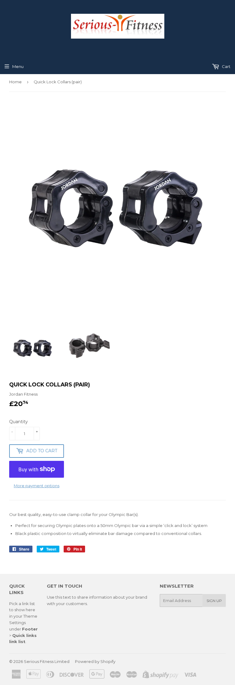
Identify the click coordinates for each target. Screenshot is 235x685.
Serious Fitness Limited (46, 661)
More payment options (36, 485)
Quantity (18, 421)
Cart (225, 66)
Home (15, 81)
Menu (18, 66)
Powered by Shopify (95, 661)
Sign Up (214, 600)
